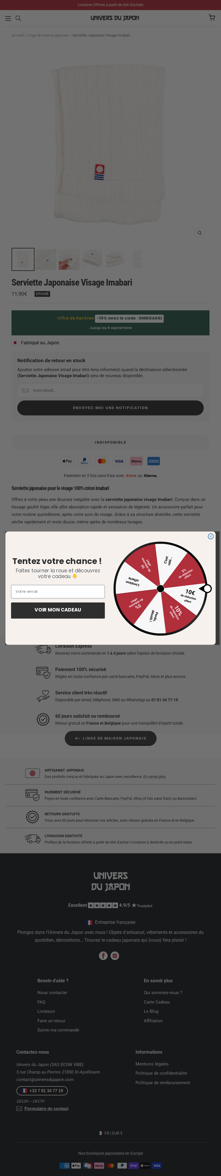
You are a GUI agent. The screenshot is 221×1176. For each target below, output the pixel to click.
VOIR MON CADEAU (58, 610)
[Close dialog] (211, 536)
